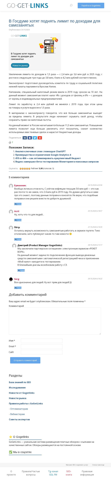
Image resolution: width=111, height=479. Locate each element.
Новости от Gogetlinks (21, 392)
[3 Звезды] (25, 168)
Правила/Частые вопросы (31, 473)
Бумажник (20, 185)
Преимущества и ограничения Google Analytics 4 (43, 154)
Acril (16, 211)
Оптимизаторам (19, 408)
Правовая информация (87, 473)
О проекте (11, 473)
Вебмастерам (17, 414)
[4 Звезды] (27, 168)
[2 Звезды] (23, 168)
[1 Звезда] (20, 168)
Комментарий (14, 305)
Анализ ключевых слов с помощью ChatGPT (40, 151)
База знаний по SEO (20, 382)
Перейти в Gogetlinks (91, 5)
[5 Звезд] (29, 168)
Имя (12, 340)
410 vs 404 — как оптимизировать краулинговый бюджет (48, 158)
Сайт (11, 352)
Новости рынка (17, 398)
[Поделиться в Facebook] (30, 137)
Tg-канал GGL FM (53, 473)
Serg (16, 279)
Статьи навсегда (98, 465)
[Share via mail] (40, 137)
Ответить (17, 204)
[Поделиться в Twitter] (35, 137)
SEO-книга (69, 473)
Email (12, 346)
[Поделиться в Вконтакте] (25, 137)
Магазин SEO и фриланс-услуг (77, 465)
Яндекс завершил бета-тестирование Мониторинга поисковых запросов (57, 161)
